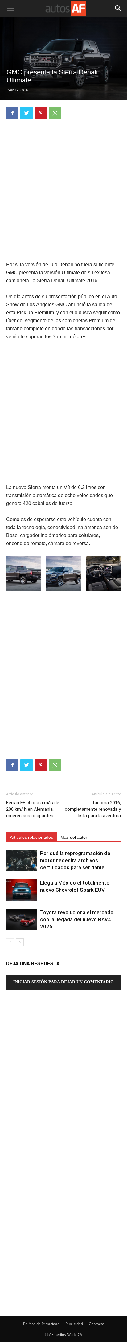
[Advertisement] (63, 190)
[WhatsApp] (55, 113)
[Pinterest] (41, 113)
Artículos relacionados (31, 837)
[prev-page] (10, 942)
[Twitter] (26, 113)
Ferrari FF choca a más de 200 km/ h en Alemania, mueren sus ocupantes (32, 809)
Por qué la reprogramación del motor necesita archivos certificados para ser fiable (76, 860)
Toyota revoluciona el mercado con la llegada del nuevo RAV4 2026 (76, 919)
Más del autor (73, 837)
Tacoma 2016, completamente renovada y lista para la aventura (93, 809)
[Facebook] (12, 113)
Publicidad (74, 1323)
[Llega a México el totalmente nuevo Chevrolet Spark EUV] (21, 890)
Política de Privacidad (41, 1323)
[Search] (118, 8)
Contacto (96, 1323)
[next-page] (20, 942)
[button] (10, 8)
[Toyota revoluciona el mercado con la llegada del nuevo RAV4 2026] (21, 919)
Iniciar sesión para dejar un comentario (63, 982)
